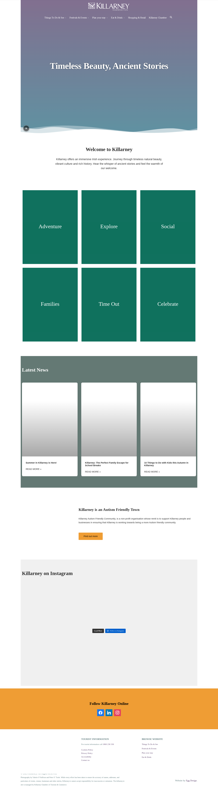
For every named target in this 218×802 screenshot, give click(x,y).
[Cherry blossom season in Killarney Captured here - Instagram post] (178, 617)
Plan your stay (147, 753)
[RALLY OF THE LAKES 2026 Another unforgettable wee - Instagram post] (143, 597)
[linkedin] (109, 712)
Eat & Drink (146, 757)
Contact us (85, 760)
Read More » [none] (33, 469)
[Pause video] (26, 128)
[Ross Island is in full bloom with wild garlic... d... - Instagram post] (39, 617)
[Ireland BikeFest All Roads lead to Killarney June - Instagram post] (74, 597)
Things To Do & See (150, 744)
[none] (50, 419)
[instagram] (117, 712)
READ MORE (50, 236)
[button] (171, 17)
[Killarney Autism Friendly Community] (49, 523)
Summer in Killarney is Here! (41, 462)
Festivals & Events (149, 749)
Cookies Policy (87, 750)
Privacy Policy (87, 753)
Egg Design (191, 780)
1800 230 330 (108, 744)
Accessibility (86, 757)
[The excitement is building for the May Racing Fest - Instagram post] (178, 597)
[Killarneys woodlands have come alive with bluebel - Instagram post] (143, 617)
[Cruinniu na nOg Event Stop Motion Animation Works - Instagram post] (39, 597)
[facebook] (100, 712)
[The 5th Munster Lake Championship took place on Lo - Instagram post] (109, 597)
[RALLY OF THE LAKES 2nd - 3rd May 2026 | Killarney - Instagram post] (74, 617)
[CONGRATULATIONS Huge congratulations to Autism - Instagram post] (109, 617)
